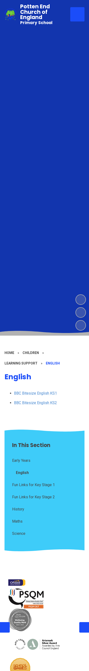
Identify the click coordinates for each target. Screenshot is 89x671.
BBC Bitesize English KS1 (35, 393)
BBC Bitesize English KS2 (35, 403)
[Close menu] (77, 14)
